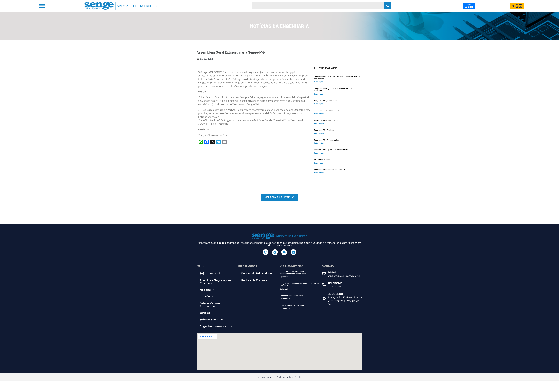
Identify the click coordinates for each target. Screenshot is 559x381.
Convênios (207, 296)
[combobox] (318, 5)
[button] (42, 6)
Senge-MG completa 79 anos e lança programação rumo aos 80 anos (295, 272)
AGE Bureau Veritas (322, 160)
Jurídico (205, 312)
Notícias (205, 289)
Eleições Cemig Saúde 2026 (325, 100)
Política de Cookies (254, 280)
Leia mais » (319, 82)
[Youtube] (284, 252)
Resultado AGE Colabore (324, 130)
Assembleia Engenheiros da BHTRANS (330, 170)
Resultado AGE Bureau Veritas (326, 140)
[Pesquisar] (387, 5)
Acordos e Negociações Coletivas (215, 282)
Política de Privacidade (256, 273)
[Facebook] (275, 252)
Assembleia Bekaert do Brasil (326, 120)
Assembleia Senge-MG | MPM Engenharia (331, 150)
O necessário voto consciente (326, 110)
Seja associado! (210, 273)
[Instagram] (265, 252)
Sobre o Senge (209, 319)
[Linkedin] (293, 252)
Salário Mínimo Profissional (210, 305)
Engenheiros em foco (214, 326)
